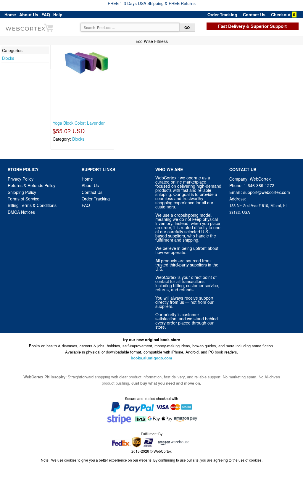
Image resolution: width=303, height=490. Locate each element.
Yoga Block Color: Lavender (79, 123)
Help (57, 14)
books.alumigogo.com (151, 358)
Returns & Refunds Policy (31, 185)
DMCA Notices (21, 212)
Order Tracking (222, 14)
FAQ (45, 14)
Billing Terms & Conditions (32, 205)
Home (10, 14)
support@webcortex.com (266, 192)
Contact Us (254, 14)
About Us (28, 14)
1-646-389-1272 (259, 185)
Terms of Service (23, 199)
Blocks (8, 58)
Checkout (281, 14)
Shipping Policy (22, 192)
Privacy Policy (20, 179)
